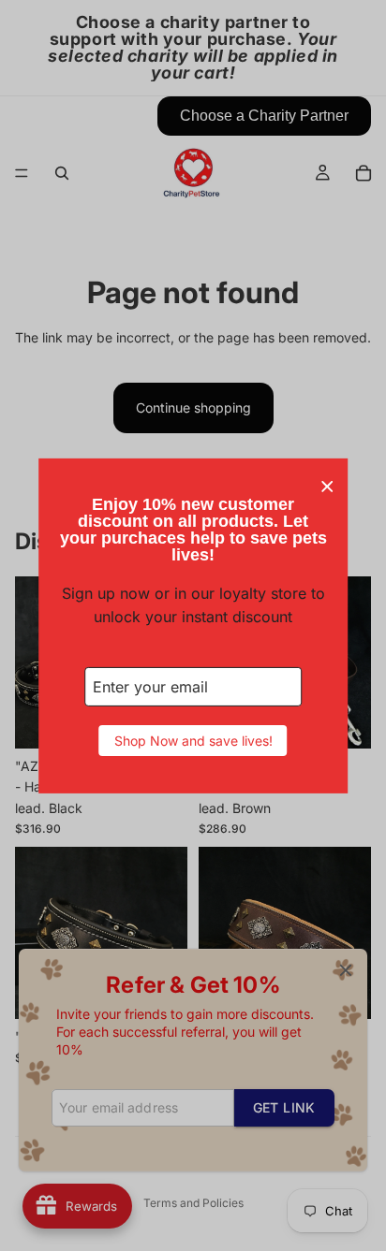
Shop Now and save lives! (193, 741)
